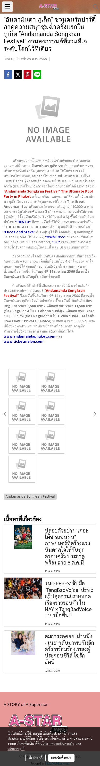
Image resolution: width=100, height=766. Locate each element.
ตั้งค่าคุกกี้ (35, 758)
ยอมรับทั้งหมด (61, 758)
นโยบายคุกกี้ (16, 748)
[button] (94, 6)
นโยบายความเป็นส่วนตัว (57, 743)
